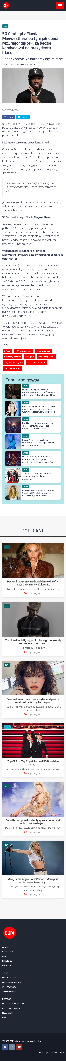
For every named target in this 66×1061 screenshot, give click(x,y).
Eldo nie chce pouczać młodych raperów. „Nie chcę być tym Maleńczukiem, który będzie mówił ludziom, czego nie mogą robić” (38, 461)
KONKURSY (7, 952)
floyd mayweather (12, 357)
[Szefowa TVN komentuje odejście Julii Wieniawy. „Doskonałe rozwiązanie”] (13, 469)
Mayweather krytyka (13, 362)
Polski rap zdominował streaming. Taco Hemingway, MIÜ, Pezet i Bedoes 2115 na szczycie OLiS (37, 426)
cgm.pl (32, 65)
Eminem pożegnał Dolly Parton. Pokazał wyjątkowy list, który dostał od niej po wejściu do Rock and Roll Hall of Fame (38, 393)
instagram (29, 357)
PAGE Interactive (56, 1053)
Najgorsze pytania (11, 982)
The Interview (9, 991)
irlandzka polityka (46, 357)
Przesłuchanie (10, 978)
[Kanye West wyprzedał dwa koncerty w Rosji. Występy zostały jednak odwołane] (13, 436)
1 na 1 (5, 973)
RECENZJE (6, 965)
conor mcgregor (43, 351)
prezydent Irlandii (12, 368)
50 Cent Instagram (23, 351)
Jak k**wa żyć (9, 987)
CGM (6, 547)
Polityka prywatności (13, 1004)
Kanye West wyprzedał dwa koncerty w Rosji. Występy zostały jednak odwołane (38, 442)
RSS (4, 1017)
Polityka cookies (11, 1008)
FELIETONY (7, 961)
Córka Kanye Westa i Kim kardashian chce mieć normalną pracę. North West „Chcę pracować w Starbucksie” (39, 409)
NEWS (5, 947)
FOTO (7, 727)
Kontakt (6, 999)
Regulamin (7, 1013)
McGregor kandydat (36, 362)
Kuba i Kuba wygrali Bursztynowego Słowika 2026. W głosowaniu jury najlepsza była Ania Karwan (38, 493)
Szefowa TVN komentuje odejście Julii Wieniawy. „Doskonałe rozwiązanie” (37, 476)
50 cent (7, 351)
